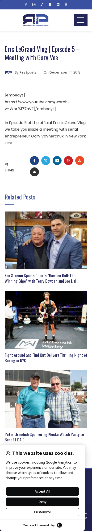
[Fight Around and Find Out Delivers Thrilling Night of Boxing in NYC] (46, 319)
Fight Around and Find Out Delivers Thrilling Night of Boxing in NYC (46, 357)
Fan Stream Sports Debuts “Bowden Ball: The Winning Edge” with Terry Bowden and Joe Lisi (40, 278)
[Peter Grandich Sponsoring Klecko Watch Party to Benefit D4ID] (46, 399)
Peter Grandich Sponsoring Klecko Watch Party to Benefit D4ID (44, 437)
